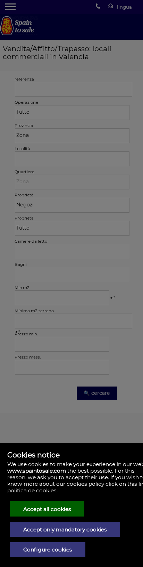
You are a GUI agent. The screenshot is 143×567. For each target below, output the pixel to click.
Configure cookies (47, 549)
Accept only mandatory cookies (65, 529)
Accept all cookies (47, 509)
